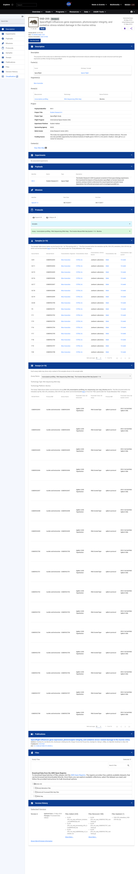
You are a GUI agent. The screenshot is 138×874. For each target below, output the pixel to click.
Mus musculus (38, 83)
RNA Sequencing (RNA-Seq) (72, 99)
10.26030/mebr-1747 (38, 34)
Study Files (36, 759)
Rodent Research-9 (56, 112)
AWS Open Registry (78, 775)
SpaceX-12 (35, 202)
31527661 (41, 744)
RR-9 (33, 181)
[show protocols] (130, 224)
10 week (123, 260)
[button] (81, 46)
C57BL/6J (79, 260)
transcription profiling (41, 99)
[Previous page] (121, 358)
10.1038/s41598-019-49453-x (43, 746)
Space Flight (85, 73)
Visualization (12, 76)
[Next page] (125, 358)
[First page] (117, 358)
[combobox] (99, 358)
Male (107, 260)
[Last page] (129, 358)
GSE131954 (44, 36)
